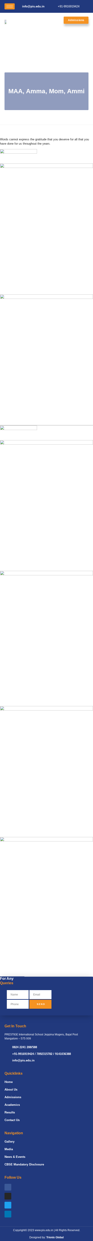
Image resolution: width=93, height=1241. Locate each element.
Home (9, 1082)
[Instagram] (8, 1196)
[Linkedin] (8, 1214)
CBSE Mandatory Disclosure (24, 1164)
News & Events (15, 1156)
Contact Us (12, 1120)
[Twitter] (8, 1205)
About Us (11, 1089)
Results (10, 1112)
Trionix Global (55, 1237)
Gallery (9, 1141)
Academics (12, 1104)
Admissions (13, 1097)
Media (9, 1149)
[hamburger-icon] (10, 6)
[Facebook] (8, 1187)
